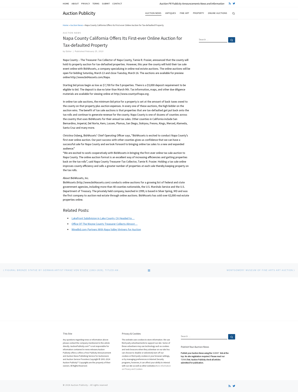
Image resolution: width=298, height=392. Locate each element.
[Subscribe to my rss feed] (230, 3)
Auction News (76, 25)
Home (65, 25)
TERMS (184, 359)
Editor (69, 51)
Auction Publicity (79, 385)
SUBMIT (216, 353)
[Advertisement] (217, 95)
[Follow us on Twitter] (234, 3)
